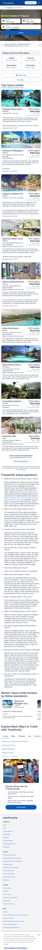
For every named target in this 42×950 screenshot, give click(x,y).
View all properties (21, 461)
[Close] (39, 935)
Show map (22, 75)
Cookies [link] (5, 891)
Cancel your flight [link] (8, 918)
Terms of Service (21, 948)
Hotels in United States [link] (9, 855)
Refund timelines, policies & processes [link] (13, 921)
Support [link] (5, 912)
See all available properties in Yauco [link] (12, 87)
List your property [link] (8, 831)
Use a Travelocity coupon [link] (10, 924)
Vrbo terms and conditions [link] (10, 897)
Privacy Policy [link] (7, 888)
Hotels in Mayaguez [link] (8, 749)
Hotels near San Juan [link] (9, 745)
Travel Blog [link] (6, 880)
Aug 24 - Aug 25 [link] (30, 60)
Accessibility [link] (6, 900)
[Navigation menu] (39, 2)
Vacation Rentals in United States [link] (12, 858)
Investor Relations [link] (8, 840)
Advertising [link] (6, 847)
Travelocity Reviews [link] (8, 870)
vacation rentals (23, 46)
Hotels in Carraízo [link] (7, 752)
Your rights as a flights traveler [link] (11, 927)
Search (21, 33)
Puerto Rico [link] (9, 7)
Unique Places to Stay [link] (9, 877)
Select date (9, 22)
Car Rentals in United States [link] (10, 867)
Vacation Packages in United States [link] (13, 861)
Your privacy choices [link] (9, 904)
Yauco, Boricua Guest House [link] (27, 492)
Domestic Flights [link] (7, 864)
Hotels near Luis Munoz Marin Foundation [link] (15, 741)
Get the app (21, 807)
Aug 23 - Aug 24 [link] (11, 60)
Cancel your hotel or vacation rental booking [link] (15, 915)
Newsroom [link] (6, 837)
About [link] (4, 825)
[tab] (5, 736)
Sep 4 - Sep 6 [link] (30, 67)
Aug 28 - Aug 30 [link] (11, 67)
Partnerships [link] (6, 834)
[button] (21, 728)
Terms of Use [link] (6, 894)
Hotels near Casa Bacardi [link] (10, 756)
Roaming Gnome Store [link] (9, 843)
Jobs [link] (4, 828)
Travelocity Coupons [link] (8, 873)
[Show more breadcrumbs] (3, 7)
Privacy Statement (10, 948)
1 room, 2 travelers (12, 28)
